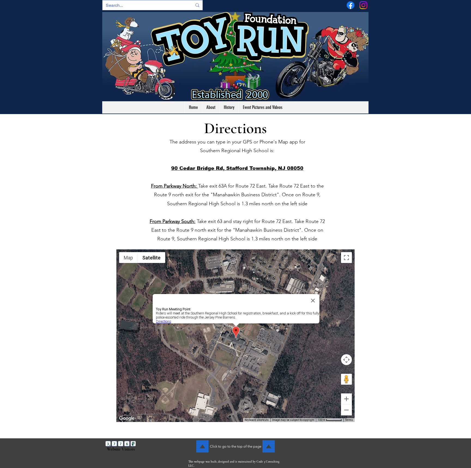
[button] (262, 107)
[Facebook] (350, 5)
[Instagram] (363, 5)
